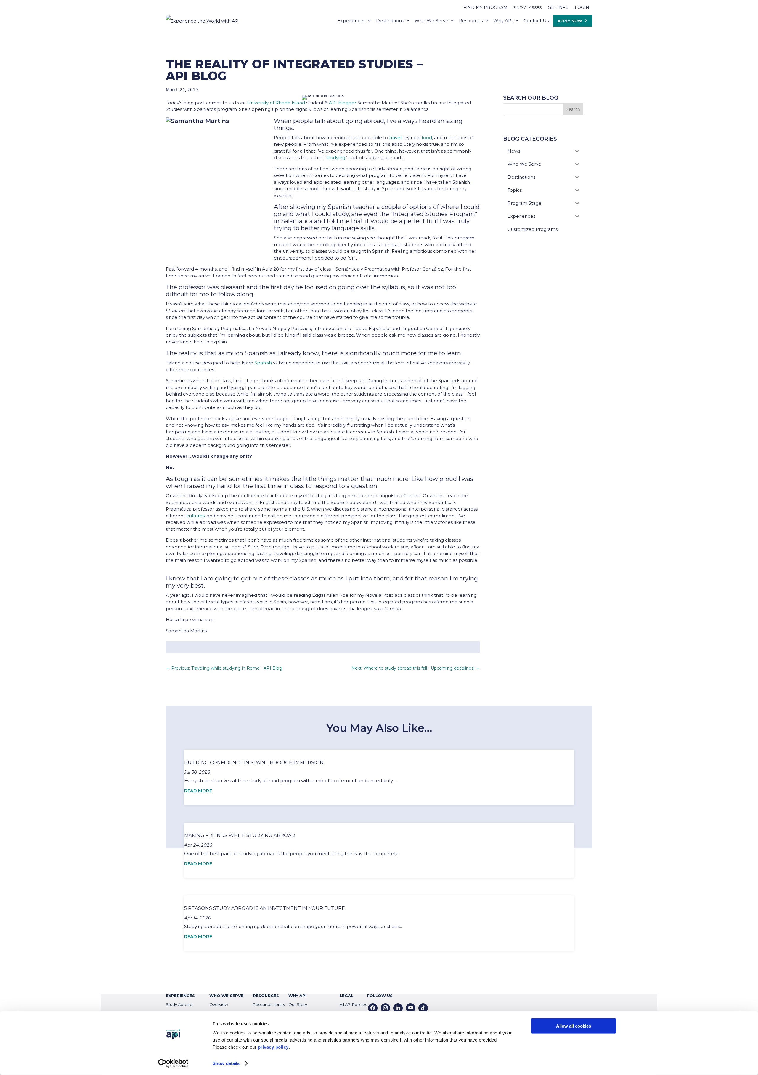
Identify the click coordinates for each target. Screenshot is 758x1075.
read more (198, 791)
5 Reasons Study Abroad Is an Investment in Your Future (264, 908)
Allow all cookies (573, 1025)
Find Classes (527, 7)
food (427, 137)
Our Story (297, 1004)
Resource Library (269, 1004)
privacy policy (273, 1047)
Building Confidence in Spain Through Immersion (254, 762)
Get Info (558, 7)
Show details (226, 1063)
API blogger (342, 102)
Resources (471, 20)
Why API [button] (503, 20)
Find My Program (485, 7)
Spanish (263, 363)
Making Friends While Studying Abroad (239, 835)
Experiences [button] (351, 20)
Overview (218, 1004)
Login (582, 7)
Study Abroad (179, 1004)
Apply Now (570, 20)
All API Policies (353, 1004)
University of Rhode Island (276, 102)
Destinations (390, 20)
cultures (195, 516)
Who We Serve (431, 20)
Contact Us (536, 20)
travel (395, 137)
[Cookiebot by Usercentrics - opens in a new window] (173, 1063)
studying (335, 157)
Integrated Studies (420, 213)
